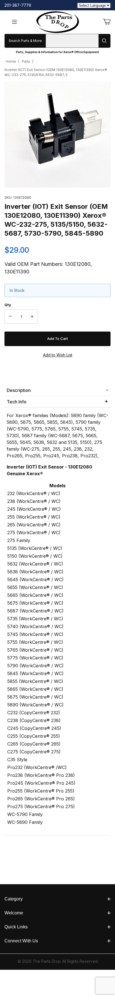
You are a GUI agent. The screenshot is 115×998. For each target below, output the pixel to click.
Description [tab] (19, 390)
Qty (7, 304)
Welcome (13, 913)
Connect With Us (21, 940)
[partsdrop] (57, 21)
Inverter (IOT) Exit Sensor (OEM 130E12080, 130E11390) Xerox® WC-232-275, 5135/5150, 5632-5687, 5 (55, 72)
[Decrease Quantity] (10, 317)
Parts (26, 61)
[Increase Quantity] (32, 317)
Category (13, 899)
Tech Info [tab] (17, 402)
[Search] (104, 41)
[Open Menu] (14, 22)
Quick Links (16, 926)
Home (11, 61)
